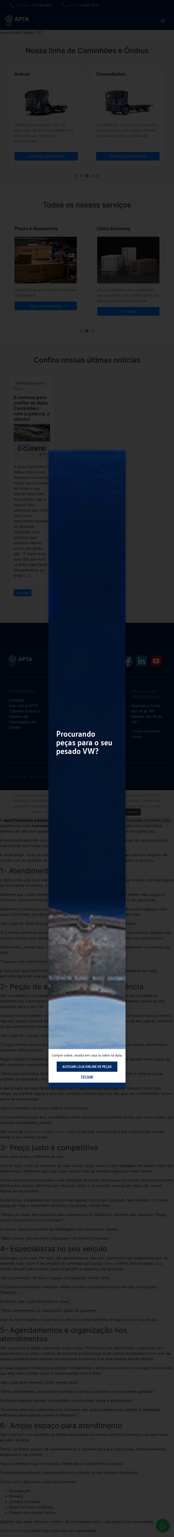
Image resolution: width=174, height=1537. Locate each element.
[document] (87, 768)
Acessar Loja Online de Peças (87, 1066)
